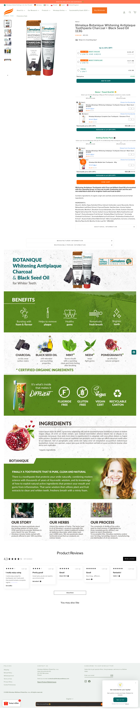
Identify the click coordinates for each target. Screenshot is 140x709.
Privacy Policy (8, 682)
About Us (20, 10)
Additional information (105, 226)
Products (45, 10)
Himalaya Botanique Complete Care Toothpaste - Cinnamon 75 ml (109, 116)
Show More (14, 582)
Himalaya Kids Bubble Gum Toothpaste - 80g (103, 162)
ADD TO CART (106, 81)
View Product (11, 654)
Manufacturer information (70, 240)
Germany (39, 5)
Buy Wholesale (99, 10)
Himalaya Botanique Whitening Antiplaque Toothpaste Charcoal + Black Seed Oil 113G (110, 105)
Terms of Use (8, 679)
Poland (55, 5)
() (106, 129)
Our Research (33, 10)
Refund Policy (8, 672)
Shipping (6, 669)
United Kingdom (74, 5)
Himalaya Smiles (59, 10)
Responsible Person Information (70, 245)
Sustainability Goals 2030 (78, 10)
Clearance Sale (22, 16)
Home (77, 21)
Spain (63, 5)
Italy (47, 5)
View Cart (105, 182)
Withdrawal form (9, 675)
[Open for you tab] (134, 352)
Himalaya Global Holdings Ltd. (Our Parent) (19, 5)
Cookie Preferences (10, 685)
